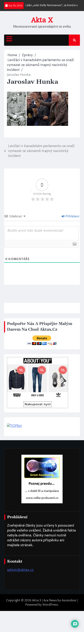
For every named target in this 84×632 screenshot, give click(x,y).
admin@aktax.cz (20, 570)
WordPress (50, 605)
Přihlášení (72, 216)
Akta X (42, 20)
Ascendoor (69, 600)
